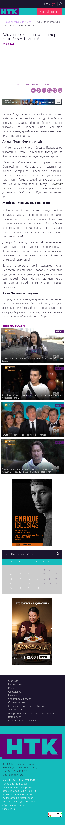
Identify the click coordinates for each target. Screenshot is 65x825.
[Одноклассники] (38, 90)
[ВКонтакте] (33, 90)
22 (29, 583)
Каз (46, 4)
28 (20, 588)
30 (37, 588)
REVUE (30, 22)
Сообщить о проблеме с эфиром (32, 84)
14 (20, 579)
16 (37, 579)
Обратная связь (16, 702)
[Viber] (54, 90)
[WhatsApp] (60, 90)
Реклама (13, 695)
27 (11, 588)
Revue (11, 688)
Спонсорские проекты (20, 698)
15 (29, 579)
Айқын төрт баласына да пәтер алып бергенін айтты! (32, 23)
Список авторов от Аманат (22, 720)
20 (11, 583)
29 (29, 588)
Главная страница (14, 22)
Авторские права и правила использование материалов (31, 714)
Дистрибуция (15, 709)
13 (11, 579)
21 (20, 583)
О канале (13, 680)
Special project (49, 11)
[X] (49, 90)
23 (37, 583)
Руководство (15, 684)
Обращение (14, 691)
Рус (53, 4)
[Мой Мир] (44, 90)
